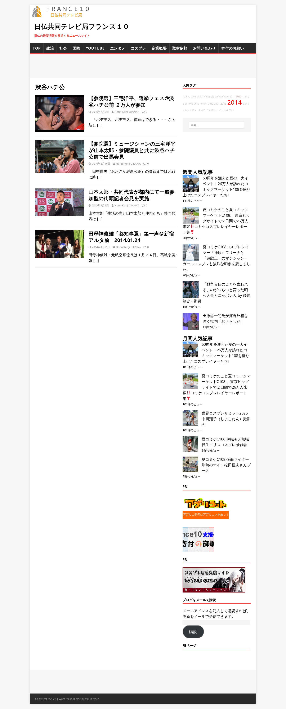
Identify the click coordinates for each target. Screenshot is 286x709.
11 (198, 110)
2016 (196, 103)
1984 (231, 110)
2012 (210, 103)
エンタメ (117, 48)
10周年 (203, 103)
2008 (193, 96)
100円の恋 (208, 96)
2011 (232, 96)
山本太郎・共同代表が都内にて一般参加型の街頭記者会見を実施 (132, 195)
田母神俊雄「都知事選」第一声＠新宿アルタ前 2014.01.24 (131, 236)
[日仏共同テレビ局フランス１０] (63, 14)
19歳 (190, 103)
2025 (203, 110)
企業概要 (159, 48)
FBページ (189, 645)
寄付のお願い (232, 48)
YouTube (95, 48)
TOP (37, 48)
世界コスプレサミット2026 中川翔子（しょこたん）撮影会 (226, 419)
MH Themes (92, 699)
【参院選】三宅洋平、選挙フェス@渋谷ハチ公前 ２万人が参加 (131, 101)
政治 (50, 48)
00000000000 (222, 96)
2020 (199, 96)
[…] (100, 125)
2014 (234, 102)
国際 (76, 48)
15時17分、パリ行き (217, 110)
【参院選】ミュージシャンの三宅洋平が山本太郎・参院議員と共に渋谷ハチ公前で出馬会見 (132, 150)
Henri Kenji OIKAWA (127, 112)
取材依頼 (179, 48)
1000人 (186, 96)
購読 (193, 631)
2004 (216, 103)
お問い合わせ (204, 48)
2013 (223, 103)
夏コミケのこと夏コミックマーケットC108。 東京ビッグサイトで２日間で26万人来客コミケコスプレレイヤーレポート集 (216, 221)
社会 (63, 48)
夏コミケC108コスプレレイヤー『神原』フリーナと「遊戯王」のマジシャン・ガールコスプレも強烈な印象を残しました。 (216, 258)
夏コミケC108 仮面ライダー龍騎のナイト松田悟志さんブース (226, 465)
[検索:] (216, 125)
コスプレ (138, 48)
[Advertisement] (143, 66)
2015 (239, 96)
